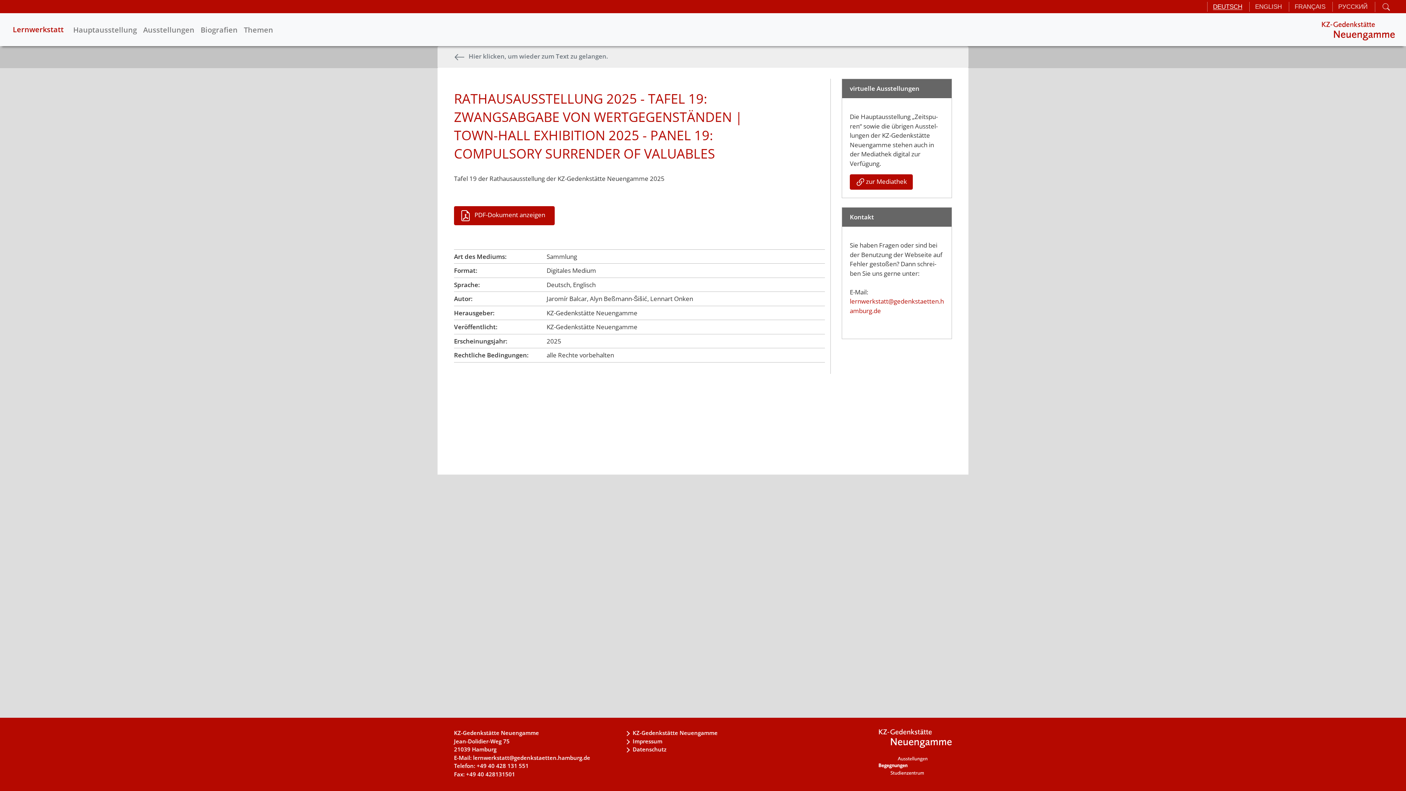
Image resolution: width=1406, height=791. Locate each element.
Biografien (219, 30)
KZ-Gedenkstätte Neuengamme (675, 732)
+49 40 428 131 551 (503, 765)
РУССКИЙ (1353, 6)
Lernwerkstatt (38, 29)
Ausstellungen (168, 30)
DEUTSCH (1227, 6)
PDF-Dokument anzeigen (510, 215)
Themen (258, 30)
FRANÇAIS (1310, 6)
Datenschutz (649, 749)
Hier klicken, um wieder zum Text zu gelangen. (538, 56)
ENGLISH (1268, 6)
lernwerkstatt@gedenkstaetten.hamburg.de (531, 757)
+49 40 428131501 (490, 774)
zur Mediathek (886, 181)
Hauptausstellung (105, 30)
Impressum (647, 741)
